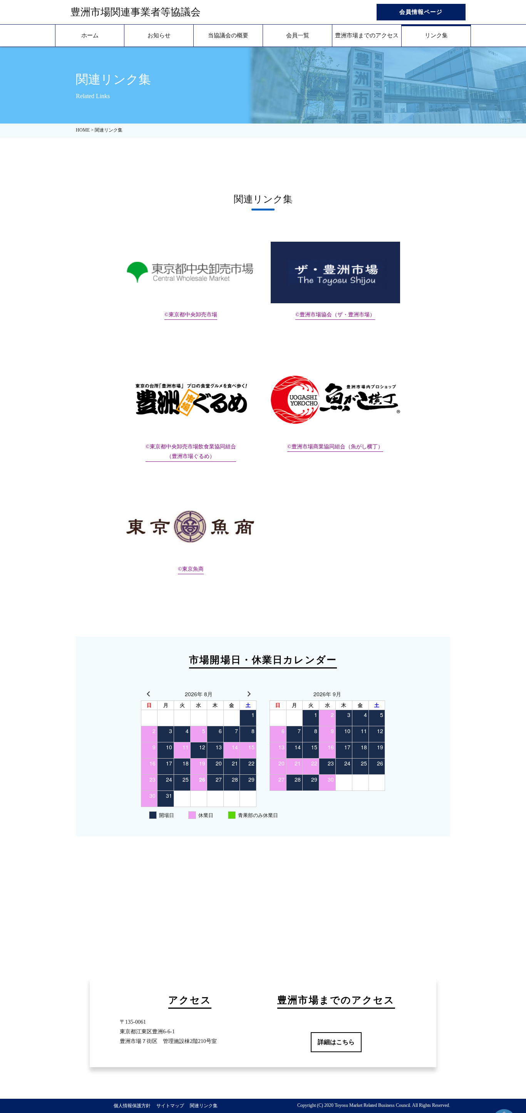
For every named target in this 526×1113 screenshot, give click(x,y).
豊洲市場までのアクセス (367, 35)
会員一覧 (297, 35)
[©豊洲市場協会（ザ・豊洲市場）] (335, 272)
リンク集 (436, 35)
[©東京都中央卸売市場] (190, 272)
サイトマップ (170, 1105)
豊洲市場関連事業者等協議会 (135, 12)
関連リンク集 (204, 1105)
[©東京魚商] (190, 527)
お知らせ (159, 35)
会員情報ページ (420, 12)
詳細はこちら (336, 1042)
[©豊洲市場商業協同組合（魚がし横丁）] (335, 400)
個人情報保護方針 (132, 1105)
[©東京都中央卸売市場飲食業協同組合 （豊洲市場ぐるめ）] (190, 400)
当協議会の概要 (228, 35)
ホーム (90, 35)
